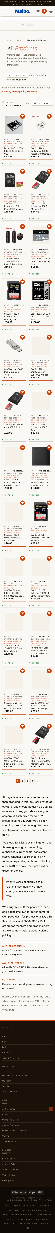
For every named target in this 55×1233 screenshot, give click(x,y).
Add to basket (13, 162)
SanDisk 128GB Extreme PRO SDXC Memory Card (13, 317)
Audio (4, 1114)
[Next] (37, 781)
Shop (19, 40)
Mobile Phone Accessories (14, 1130)
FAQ (4, 1047)
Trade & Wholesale (10, 1058)
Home (10, 40)
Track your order (9, 1091)
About (5, 1036)
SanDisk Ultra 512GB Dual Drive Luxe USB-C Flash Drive (39, 372)
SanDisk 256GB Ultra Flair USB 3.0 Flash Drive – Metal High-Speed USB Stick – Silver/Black (13, 761)
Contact (6, 1052)
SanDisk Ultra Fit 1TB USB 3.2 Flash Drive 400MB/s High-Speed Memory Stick (13, 648)
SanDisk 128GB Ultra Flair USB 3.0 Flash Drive (13, 538)
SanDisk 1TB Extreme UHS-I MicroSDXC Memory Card (14, 206)
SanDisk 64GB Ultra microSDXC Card (13, 425)
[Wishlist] (38, 11)
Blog (4, 1042)
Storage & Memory (10, 1125)
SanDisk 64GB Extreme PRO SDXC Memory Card (40, 538)
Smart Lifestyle (9, 1141)
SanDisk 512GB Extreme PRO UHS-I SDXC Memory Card (40, 593)
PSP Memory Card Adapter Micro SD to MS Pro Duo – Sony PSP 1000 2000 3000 (39, 651)
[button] (4, 11)
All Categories (8, 1109)
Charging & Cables (10, 1120)
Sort (28, 103)
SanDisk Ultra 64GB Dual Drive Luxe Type (13, 372)
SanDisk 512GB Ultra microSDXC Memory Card (39, 206)
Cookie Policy (8, 1175)
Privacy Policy (9, 1180)
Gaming (5, 1136)
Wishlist (5, 1086)
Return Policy (8, 1159)
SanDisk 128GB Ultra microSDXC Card (39, 427)
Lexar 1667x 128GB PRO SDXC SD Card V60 (13, 151)
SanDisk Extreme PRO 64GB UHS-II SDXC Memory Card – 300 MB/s (13, 593)
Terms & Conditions (11, 1169)
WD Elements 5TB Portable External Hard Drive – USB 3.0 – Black (39, 482)
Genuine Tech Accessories (14, 1075)
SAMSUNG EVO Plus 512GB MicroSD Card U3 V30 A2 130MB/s (14, 482)
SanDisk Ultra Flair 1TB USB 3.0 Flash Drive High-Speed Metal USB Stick (13, 706)
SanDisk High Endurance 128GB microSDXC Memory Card (40, 151)
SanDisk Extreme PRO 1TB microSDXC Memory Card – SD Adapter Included (40, 761)
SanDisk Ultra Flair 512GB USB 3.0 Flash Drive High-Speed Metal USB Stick (40, 706)
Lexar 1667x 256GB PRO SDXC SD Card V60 (40, 317)
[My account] (44, 11)
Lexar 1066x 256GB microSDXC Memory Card (40, 261)
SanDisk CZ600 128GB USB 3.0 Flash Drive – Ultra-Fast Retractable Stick (13, 261)
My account (7, 1081)
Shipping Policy (9, 1164)
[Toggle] (51, 1109)
